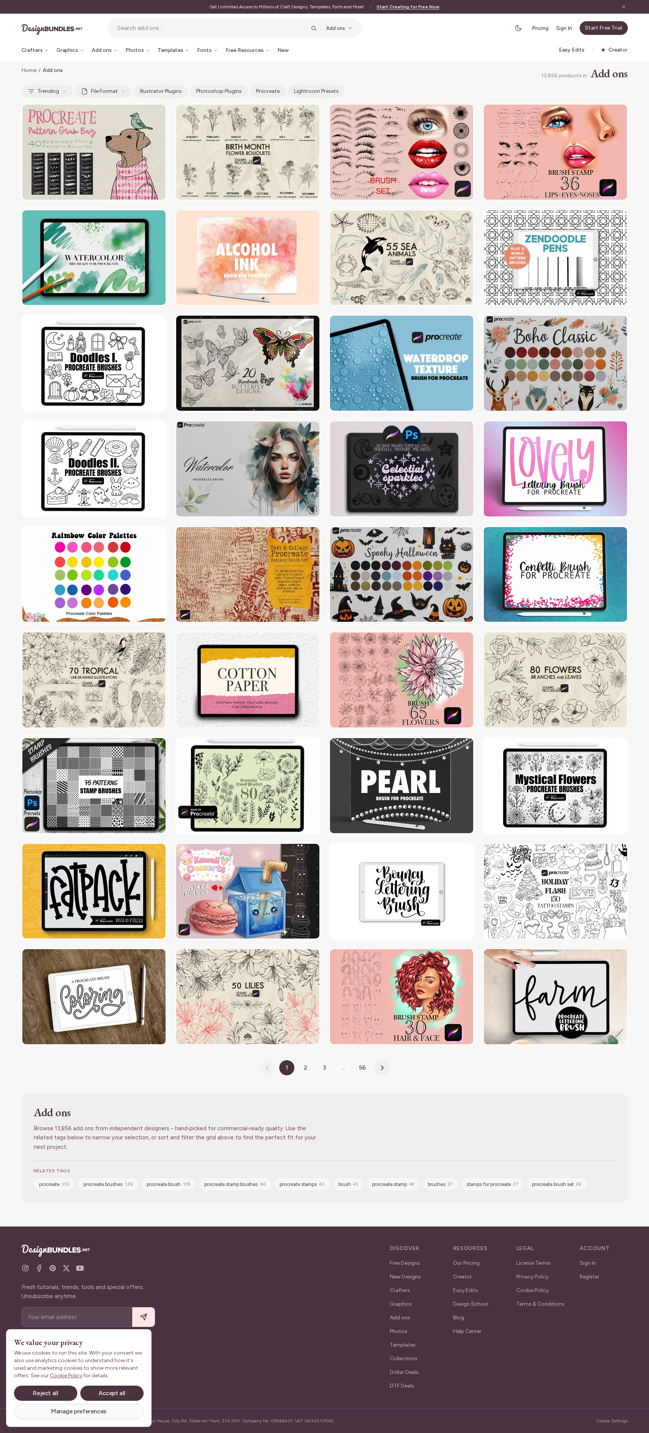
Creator (462, 1276)
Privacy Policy (532, 1276)
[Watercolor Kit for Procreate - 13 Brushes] (94, 257)
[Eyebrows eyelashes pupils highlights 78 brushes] (401, 152)
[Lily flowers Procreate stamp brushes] (247, 996)
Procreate (268, 91)
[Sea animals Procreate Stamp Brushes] (401, 257)
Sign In (564, 28)
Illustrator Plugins (161, 91)
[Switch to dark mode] (518, 28)
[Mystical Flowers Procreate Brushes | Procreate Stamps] (555, 785)
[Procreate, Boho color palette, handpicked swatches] (555, 363)
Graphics (401, 1304)
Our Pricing (466, 1263)
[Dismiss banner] (623, 7)
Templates (403, 1345)
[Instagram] (25, 1268)
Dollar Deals (404, 1372)
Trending (48, 91)
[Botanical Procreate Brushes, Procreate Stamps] (247, 785)
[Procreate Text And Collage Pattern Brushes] (247, 574)
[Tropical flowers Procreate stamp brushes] (94, 679)
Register (589, 1276)
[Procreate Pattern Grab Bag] (94, 152)
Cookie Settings (612, 1421)
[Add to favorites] (156, 114)
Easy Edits (465, 1290)
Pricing (540, 28)
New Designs (405, 1276)
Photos (398, 1331)
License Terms (533, 1263)
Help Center (467, 1331)
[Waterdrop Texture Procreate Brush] (401, 363)
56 (362, 1067)
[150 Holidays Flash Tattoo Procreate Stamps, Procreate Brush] (555, 891)
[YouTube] (80, 1268)
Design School (470, 1304)
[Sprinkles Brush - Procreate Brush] (555, 574)
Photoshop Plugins (219, 91)
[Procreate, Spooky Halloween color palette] (401, 574)
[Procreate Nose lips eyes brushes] (555, 152)
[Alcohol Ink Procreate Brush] (247, 257)
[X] (66, 1268)
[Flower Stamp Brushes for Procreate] (401, 679)
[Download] (140, 114)
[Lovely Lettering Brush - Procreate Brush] (555, 468)
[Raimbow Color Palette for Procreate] (94, 574)
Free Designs (405, 1263)
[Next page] (382, 1067)
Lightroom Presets (316, 91)
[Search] (313, 28)
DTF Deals (402, 1386)
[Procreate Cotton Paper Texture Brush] (247, 679)
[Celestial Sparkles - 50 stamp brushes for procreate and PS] (401, 468)
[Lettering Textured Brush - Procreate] (555, 996)
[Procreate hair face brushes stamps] (401, 996)
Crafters (400, 1290)
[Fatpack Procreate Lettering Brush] (94, 891)
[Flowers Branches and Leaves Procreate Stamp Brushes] (555, 679)
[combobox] (211, 28)
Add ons (400, 1317)
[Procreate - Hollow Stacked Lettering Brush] (94, 996)
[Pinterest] (52, 1268)
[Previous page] (267, 1067)
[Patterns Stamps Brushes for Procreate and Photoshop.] (94, 785)
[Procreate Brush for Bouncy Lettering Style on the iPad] (401, 891)
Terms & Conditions (540, 1304)
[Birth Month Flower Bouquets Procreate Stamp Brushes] (247, 152)
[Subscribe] (143, 1317)
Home (29, 70)
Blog (458, 1317)
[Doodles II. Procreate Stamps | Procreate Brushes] (94, 468)
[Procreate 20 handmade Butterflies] (247, 363)
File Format (104, 91)
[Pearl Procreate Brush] (401, 785)
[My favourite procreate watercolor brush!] (247, 468)
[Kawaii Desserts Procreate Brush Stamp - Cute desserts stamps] (247, 891)
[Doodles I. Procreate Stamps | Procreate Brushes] (94, 363)
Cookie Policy (532, 1290)
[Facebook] (39, 1268)
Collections (404, 1358)
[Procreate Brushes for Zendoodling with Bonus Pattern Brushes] (555, 257)
